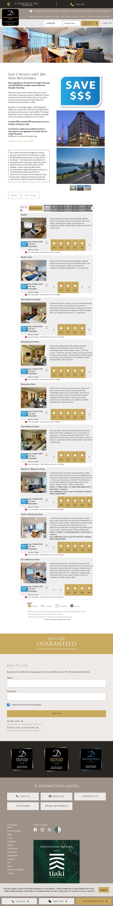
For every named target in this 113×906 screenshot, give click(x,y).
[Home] (30, 11)
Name (9, 678)
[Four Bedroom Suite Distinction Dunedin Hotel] (33, 572)
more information (33, 252)
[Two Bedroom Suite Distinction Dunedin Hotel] (33, 440)
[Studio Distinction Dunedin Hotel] (33, 228)
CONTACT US (90, 796)
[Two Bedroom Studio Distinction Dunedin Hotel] (33, 312)
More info (13, 721)
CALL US (25, 796)
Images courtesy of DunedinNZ (21, 141)
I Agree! (103, 890)
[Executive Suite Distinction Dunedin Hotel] (33, 397)
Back (14, 195)
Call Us (79, 5)
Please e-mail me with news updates (26, 705)
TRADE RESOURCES (56, 806)
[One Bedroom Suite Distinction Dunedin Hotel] (33, 355)
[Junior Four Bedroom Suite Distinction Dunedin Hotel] (33, 527)
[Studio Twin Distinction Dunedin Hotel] (33, 270)
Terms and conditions (21, 728)
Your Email (11, 691)
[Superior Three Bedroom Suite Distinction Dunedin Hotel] (33, 482)
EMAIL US (58, 796)
